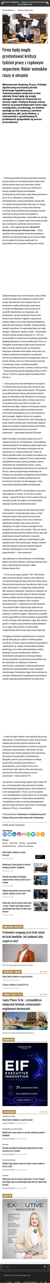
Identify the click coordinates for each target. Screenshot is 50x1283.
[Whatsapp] (28, 834)
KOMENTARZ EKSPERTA (12, 926)
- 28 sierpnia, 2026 (21, 1123)
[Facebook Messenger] (33, 834)
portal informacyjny (25, 846)
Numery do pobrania (30, 1282)
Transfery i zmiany (8, 1116)
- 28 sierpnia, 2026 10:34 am (11, 980)
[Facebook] (5, 834)
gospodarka (31, 843)
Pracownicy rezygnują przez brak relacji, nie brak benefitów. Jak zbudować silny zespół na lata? (23, 936)
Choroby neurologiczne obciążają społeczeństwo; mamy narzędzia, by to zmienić (16, 879)
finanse (22, 843)
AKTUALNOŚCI (9, 1112)
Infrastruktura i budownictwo (12, 1129)
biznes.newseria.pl (17, 825)
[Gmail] (24, 834)
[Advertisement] (25, 150)
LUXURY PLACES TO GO (12, 994)
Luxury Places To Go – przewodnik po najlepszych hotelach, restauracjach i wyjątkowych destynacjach (22, 1004)
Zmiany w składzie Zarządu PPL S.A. (15, 984)
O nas (9, 1282)
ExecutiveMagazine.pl (23, 1275)
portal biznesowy (9, 846)
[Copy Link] (38, 834)
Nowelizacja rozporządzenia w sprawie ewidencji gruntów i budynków (16, 866)
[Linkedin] (14, 834)
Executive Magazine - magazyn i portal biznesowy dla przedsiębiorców (25, 3)
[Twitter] (9, 834)
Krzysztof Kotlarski (8, 1123)
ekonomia (13, 843)
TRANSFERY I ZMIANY (12, 971)
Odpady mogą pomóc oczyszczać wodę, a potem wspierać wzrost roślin (16, 892)
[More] (43, 834)
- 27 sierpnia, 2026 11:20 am (11, 988)
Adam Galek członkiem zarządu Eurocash (17, 976)
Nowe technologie (8, 1160)
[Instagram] (19, 834)
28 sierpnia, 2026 (7, 858)
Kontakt (17, 1282)
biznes (5, 843)
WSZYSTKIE (43, 972)
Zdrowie (38, 882)
